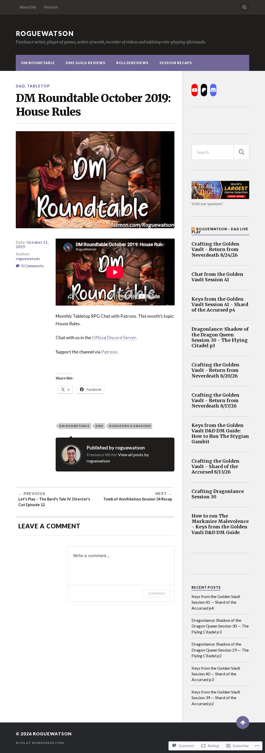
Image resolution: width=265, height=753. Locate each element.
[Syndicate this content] (193, 229)
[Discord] (213, 90)
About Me (28, 7)
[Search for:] (220, 152)
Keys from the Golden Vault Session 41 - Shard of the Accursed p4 (220, 305)
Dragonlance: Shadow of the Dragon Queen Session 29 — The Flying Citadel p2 (220, 649)
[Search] (244, 7)
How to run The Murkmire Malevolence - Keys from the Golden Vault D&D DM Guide (220, 524)
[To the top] (242, 722)
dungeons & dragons (130, 425)
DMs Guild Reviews (85, 63)
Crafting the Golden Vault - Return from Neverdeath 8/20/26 (215, 370)
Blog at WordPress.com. (40, 743)
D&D (20, 86)
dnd (99, 425)
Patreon (51, 7)
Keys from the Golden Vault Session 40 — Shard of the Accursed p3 (216, 674)
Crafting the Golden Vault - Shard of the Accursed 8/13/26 (215, 467)
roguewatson (28, 258)
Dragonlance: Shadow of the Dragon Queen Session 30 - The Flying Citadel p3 (220, 337)
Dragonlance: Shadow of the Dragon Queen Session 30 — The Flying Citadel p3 (220, 626)
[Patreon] (204, 90)
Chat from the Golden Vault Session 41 (217, 277)
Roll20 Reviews (132, 63)
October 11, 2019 (32, 244)
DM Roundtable (38, 63)
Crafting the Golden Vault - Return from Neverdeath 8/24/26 (215, 249)
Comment (156, 593)
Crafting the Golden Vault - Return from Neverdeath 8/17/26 (215, 401)
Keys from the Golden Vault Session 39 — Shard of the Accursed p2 (216, 697)
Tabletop (38, 86)
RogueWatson (45, 33)
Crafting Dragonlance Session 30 (218, 494)
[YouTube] (195, 90)
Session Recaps (175, 63)
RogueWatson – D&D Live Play (220, 230)
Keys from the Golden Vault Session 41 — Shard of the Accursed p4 (216, 602)
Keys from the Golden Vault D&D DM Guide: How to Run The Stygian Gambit (220, 434)
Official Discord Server (114, 337)
